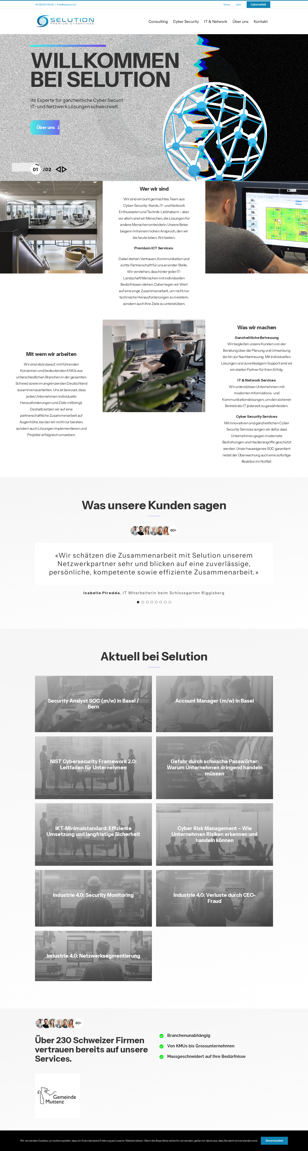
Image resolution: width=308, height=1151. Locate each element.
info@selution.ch (66, 4)
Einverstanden (274, 1140)
